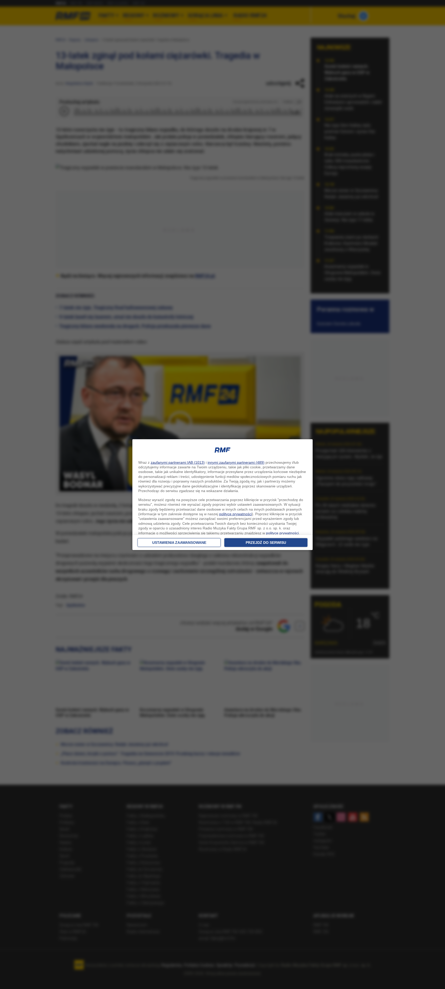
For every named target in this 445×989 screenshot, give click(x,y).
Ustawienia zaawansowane (179, 542)
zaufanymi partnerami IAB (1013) (178, 462)
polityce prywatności (235, 514)
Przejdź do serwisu (266, 542)
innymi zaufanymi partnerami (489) (236, 462)
